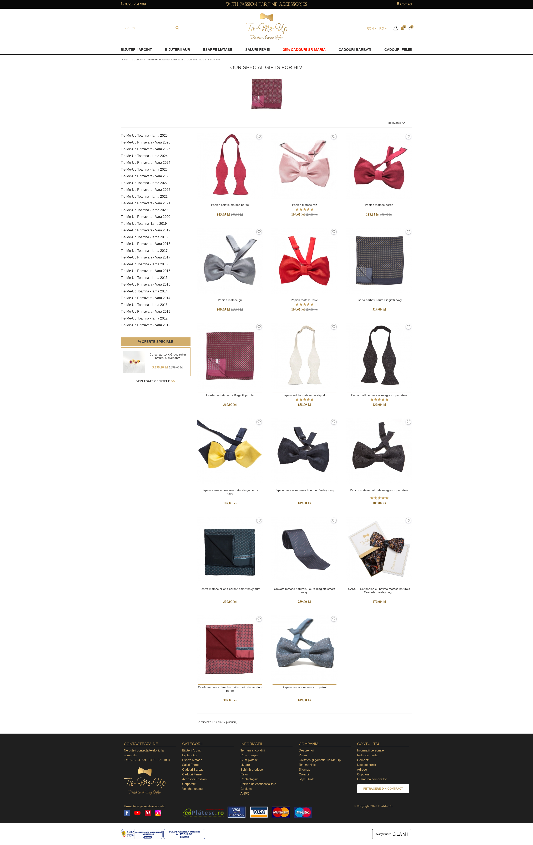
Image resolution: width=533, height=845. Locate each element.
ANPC (244, 793)
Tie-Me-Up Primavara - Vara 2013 (145, 311)
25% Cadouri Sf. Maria (304, 50)
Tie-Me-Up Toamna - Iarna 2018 (144, 237)
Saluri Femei (257, 50)
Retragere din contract (383, 788)
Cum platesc (249, 760)
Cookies (246, 788)
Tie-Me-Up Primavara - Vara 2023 (145, 176)
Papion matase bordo (379, 204)
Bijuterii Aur (177, 50)
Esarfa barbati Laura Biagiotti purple (230, 395)
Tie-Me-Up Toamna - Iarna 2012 (144, 318)
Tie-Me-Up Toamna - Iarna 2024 (144, 156)
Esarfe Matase (217, 50)
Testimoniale (307, 764)
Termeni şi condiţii (252, 750)
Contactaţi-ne (249, 779)
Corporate (189, 784)
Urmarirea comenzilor (372, 779)
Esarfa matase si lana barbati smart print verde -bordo (230, 689)
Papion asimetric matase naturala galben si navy (230, 491)
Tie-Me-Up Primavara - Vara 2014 (145, 298)
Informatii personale (370, 750)
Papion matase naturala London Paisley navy (304, 490)
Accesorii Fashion (194, 779)
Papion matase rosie (304, 300)
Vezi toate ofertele (153, 381)
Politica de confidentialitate (258, 784)
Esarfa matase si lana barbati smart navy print (230, 588)
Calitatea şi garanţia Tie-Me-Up (320, 760)
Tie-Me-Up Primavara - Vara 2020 (145, 216)
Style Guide (307, 779)
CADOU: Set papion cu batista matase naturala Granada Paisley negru (379, 590)
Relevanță (397, 123)
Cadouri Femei (398, 50)
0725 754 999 (135, 4)
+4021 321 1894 (159, 760)
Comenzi (363, 760)
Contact (406, 4)
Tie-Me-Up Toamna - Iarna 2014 (144, 291)
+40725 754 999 (135, 760)
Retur (244, 774)
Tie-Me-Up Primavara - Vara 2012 (145, 325)
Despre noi (306, 750)
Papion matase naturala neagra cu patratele (379, 490)
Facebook (127, 813)
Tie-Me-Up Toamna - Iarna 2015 (144, 278)
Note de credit (366, 764)
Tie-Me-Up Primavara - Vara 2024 (145, 162)
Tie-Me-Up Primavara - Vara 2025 (145, 149)
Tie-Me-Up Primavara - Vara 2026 (145, 142)
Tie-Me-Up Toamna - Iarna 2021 (144, 196)
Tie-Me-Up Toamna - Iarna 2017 (144, 250)
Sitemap (304, 769)
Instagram (158, 813)
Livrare (245, 764)
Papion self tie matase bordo (230, 204)
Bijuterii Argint (136, 50)
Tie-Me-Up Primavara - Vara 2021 (145, 203)
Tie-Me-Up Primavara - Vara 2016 (145, 271)
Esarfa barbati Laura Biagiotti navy (379, 300)
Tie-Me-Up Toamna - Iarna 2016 (144, 264)
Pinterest (148, 813)
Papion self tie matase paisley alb (304, 395)
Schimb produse (251, 769)
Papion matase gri (230, 300)
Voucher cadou (192, 788)
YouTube (137, 813)
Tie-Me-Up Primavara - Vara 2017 (145, 257)
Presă (303, 755)
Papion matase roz (304, 204)
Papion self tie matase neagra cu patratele (379, 395)
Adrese (362, 769)
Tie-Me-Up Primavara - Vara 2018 (145, 244)
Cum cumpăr (249, 755)
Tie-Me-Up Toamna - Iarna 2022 (144, 183)
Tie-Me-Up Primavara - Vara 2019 (145, 230)
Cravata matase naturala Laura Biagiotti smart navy (304, 590)
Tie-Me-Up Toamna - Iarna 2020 (144, 210)
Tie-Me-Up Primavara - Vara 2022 (145, 189)
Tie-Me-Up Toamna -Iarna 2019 (144, 223)
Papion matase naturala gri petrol (304, 687)
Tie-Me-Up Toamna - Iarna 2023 (144, 169)
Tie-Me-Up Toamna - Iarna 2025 (144, 135)
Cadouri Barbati (355, 50)
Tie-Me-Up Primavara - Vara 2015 (145, 284)
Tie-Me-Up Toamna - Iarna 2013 (144, 305)
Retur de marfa (367, 755)
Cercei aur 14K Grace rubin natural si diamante (168, 356)
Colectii (304, 774)
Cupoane (363, 774)
